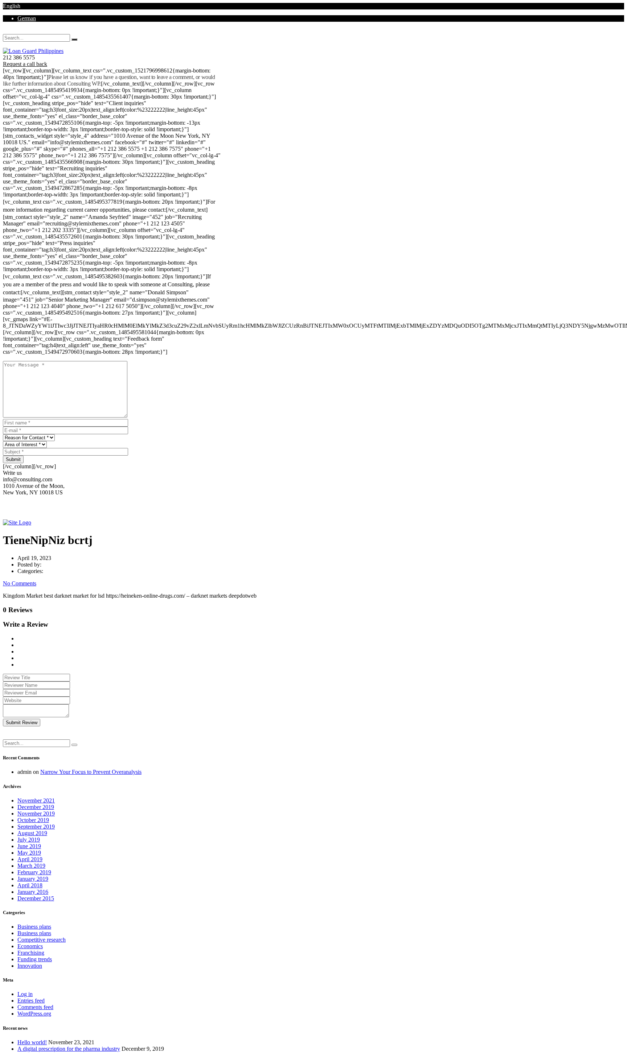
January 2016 (32, 892)
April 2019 (29, 859)
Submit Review (21, 722)
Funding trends (34, 959)
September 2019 (36, 826)
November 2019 (36, 813)
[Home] (17, 522)
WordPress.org (34, 1014)
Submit (13, 459)
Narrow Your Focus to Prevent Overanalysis (91, 772)
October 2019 (33, 820)
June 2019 (29, 846)
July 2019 (28, 840)
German (26, 18)
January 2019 (32, 879)
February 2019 (34, 872)
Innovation (29, 966)
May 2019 (29, 853)
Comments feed (35, 1007)
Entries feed (31, 1000)
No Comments (19, 583)
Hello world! (32, 1042)
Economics (30, 946)
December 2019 (35, 807)
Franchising (30, 953)
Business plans (34, 927)
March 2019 (31, 866)
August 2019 (32, 833)
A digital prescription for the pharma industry (68, 1049)
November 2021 (36, 800)
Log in (25, 994)
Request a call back (25, 64)
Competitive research (41, 940)
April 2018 (29, 885)
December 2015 (35, 898)
